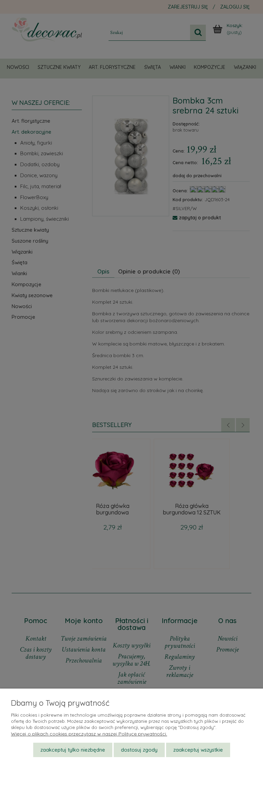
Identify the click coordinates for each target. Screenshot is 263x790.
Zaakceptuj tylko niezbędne (72, 749)
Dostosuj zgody (139, 749)
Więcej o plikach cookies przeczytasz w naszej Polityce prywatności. (89, 734)
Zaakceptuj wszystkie (198, 749)
